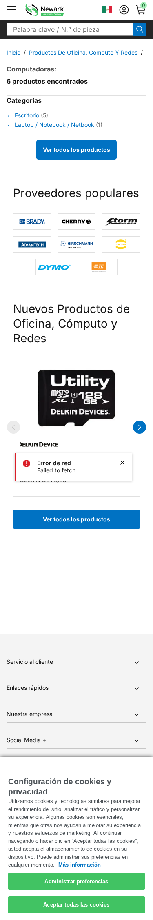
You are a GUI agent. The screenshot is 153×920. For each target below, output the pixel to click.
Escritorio (27, 115)
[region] (76, 838)
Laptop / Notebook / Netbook (54, 124)
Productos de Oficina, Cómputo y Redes (83, 52)
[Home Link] (57, 10)
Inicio (13, 52)
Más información (79, 865)
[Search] (139, 29)
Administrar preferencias (76, 881)
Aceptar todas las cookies (76, 905)
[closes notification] (122, 462)
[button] (11, 10)
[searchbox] (70, 29)
